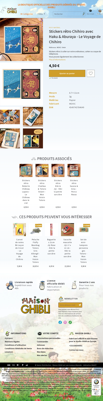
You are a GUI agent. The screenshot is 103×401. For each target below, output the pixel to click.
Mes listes (41, 351)
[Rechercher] (83, 14)
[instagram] (65, 322)
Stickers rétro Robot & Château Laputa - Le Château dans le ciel (26, 191)
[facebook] (60, 322)
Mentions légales (12, 341)
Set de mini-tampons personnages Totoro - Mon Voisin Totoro (83, 250)
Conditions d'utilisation (15, 345)
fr (94, 6)
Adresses (41, 345)
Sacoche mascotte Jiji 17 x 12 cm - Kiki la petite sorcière (67, 248)
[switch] (96, 393)
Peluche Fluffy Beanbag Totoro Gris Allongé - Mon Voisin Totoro (35, 250)
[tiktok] (70, 322)
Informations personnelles (48, 338)
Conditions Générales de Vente (18, 348)
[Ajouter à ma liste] (91, 73)
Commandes (42, 341)
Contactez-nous (76, 350)
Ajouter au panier (67, 73)
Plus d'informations (57, 59)
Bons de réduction (45, 348)
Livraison (9, 351)
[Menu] (100, 379)
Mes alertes (42, 355)
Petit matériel (54, 27)
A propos (9, 338)
